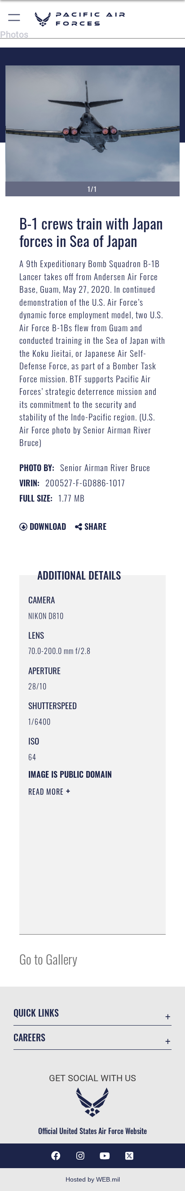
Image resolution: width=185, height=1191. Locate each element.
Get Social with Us (92, 1078)
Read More (47, 791)
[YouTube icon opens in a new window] (104, 1156)
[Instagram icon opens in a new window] (80, 1156)
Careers (29, 1037)
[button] (14, 19)
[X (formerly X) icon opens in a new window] (129, 1156)
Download (46, 526)
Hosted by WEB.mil (93, 1179)
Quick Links (36, 1012)
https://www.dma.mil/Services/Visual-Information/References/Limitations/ (82, 917)
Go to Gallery (48, 958)
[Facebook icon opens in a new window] (55, 1156)
